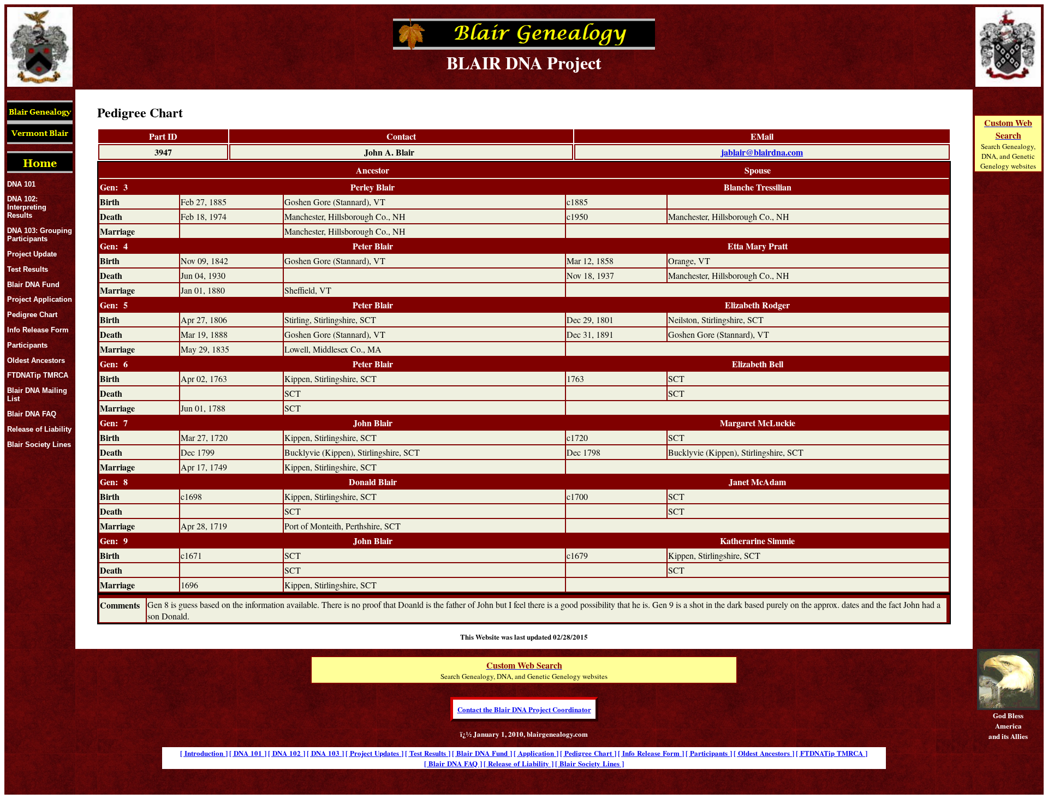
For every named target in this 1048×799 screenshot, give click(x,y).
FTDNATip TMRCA (37, 375)
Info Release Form (38, 330)
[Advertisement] (1008, 361)
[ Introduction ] (204, 753)
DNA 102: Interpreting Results (26, 207)
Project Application (39, 299)
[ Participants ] (709, 753)
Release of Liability (39, 429)
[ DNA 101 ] (247, 753)
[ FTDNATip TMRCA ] (831, 753)
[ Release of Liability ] (518, 763)
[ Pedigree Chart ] (588, 753)
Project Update (32, 254)
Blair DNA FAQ (31, 414)
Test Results (27, 269)
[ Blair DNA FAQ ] (453, 763)
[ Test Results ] (427, 753)
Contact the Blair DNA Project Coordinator (524, 709)
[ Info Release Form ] (651, 753)
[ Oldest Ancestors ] (764, 753)
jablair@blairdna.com (762, 152)
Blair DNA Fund (33, 285)
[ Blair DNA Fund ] (482, 753)
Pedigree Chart (32, 315)
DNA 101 (21, 184)
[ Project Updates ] (374, 753)
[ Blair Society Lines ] (589, 763)
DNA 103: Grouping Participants (39, 234)
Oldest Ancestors (36, 360)
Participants (27, 345)
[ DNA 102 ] (286, 753)
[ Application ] (536, 753)
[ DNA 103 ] (325, 753)
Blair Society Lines (39, 444)
